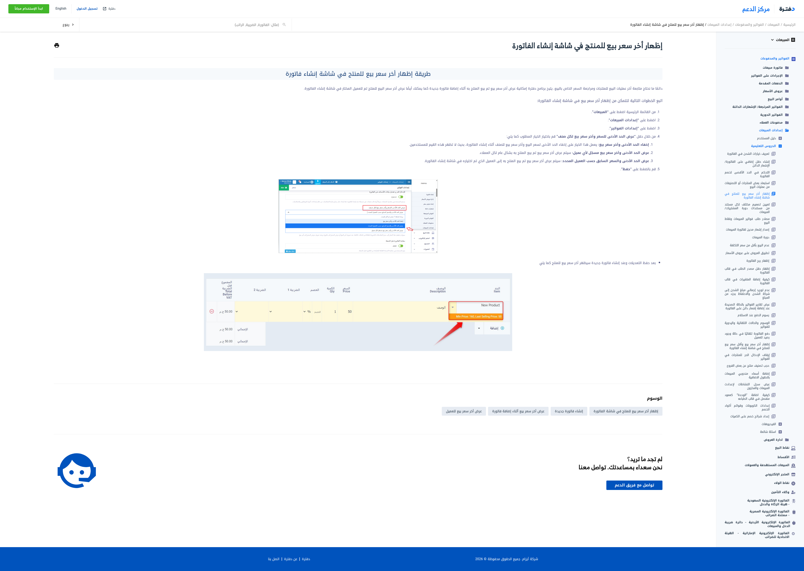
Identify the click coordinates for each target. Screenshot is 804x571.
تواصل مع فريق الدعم (634, 485)
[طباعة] (57, 45)
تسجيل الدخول (87, 9)
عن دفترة (290, 559)
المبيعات (774, 24)
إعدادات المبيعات (719, 24)
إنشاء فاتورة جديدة (569, 411)
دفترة (306, 559)
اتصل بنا (274, 559)
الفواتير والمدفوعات (749, 24)
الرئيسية (789, 24)
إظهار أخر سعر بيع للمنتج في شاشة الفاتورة (626, 411)
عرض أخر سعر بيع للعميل (464, 411)
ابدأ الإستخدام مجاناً (29, 9)
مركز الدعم (756, 8)
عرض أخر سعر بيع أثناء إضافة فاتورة (518, 411)
